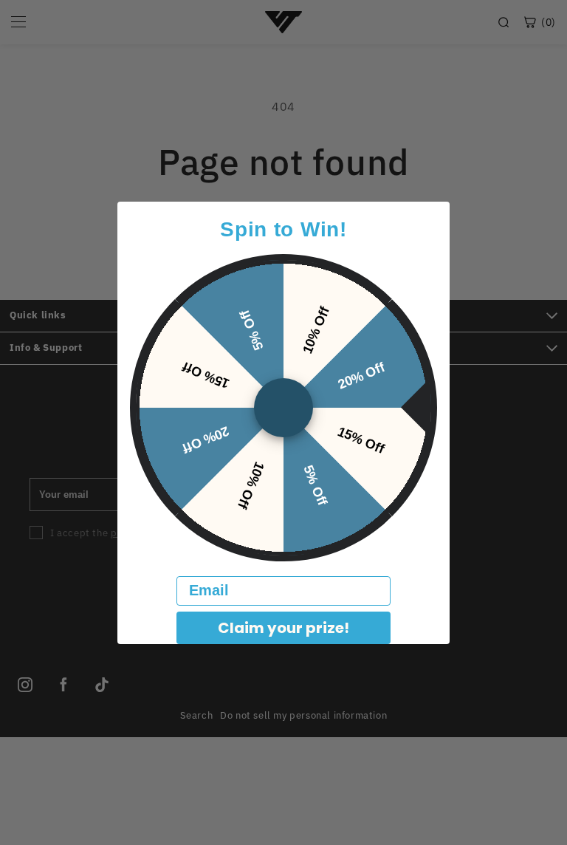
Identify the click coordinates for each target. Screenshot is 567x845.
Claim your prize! (283, 628)
